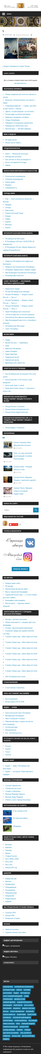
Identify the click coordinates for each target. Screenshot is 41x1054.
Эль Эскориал (25, 1033)
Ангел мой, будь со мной (14, 385)
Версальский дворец (13, 348)
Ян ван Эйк (16, 1036)
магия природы (28, 1036)
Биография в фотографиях (15, 600)
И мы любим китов (20, 811)
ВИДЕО (16, 993)
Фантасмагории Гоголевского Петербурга (20, 273)
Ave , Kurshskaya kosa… (14, 733)
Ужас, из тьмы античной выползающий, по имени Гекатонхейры (23, 456)
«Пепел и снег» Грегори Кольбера (17, 800)
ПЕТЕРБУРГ (30, 1011)
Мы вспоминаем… (12, 699)
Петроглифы (8, 1020)
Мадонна (16, 1008)
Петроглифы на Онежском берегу (18, 114)
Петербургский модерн (22, 1017)
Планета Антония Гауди (14, 213)
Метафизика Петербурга (14, 716)
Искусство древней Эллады (16, 162)
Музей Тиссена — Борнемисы (16, 343)
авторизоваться (20, 83)
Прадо (7, 340)
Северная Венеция (10, 1027)
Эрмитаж (6, 1036)
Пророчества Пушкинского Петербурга (20, 267)
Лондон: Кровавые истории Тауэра (17, 66)
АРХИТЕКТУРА (8, 987)
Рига (18, 1023)
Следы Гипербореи (12, 120)
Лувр (7, 346)
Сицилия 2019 (10, 913)
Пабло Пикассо (9, 1014)
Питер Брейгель (21, 1020)
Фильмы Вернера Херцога (15, 794)
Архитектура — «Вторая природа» (18, 129)
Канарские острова (12, 918)
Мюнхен (8, 881)
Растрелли (33, 1020)
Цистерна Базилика (10, 1033)
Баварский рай (10, 879)
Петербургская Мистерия (14, 239)
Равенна (8, 847)
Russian (8, 746)
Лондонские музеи (12, 357)
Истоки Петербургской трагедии (17, 292)
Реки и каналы (8, 1023)
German (8, 755)
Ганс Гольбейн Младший (12, 996)
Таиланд (8, 850)
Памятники (21, 1014)
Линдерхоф (9, 896)
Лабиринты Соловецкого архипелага (19, 123)
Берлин (8, 222)
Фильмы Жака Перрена (14, 797)
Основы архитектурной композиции (18, 628)
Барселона (9, 210)
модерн (6, 1039)
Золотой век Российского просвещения (20, 317)
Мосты (5, 1011)
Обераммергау (10, 887)
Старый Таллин (11, 856)
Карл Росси (18, 1005)
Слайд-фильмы (9, 1030)
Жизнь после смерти (13, 143)
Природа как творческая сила (16, 126)
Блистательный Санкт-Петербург (18, 713)
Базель (8, 227)
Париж (7, 219)
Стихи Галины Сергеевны (14, 688)
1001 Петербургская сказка (15, 676)
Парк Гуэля (32, 1014)
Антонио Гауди (9, 990)
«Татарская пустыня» (13, 788)
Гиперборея (7, 999)
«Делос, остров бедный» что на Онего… (20, 111)
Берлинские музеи (12, 360)
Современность (11, 188)
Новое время (10, 182)
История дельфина (20, 818)
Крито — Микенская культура (16, 154)
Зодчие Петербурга (24, 1002)
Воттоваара (25, 993)
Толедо (8, 207)
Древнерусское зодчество (15, 363)
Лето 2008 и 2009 (12, 859)
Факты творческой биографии (16, 592)
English (8, 749)
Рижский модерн (28, 1023)
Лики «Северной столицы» (15, 718)
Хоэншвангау (10, 890)
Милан (7, 853)
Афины (8, 165)
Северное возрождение (14, 179)
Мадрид (8, 205)
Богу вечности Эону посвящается (18, 159)
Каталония (7, 1008)
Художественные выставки (15, 932)
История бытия (11, 140)
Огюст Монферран (17, 1011)
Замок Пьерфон (11, 351)
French (7, 752)
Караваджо (7, 1005)
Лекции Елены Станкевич (15, 406)
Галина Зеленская (22, 35)
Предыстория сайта (12, 583)
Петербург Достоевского (14, 275)
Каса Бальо (28, 1005)
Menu (9, 14)
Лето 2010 (9, 862)
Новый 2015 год (11, 867)
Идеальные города (12, 289)
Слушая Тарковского (13, 785)
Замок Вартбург (11, 354)
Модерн (8, 185)
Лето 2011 (8, 865)
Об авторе (9, 586)
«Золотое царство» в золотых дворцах (19, 314)
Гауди (26, 996)
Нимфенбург (10, 884)
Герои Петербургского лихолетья (17, 312)
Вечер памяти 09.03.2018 (14, 702)
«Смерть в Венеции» (13, 791)
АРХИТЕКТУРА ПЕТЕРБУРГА (24, 987)
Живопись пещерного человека (17, 117)
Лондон (8, 216)
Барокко (27, 990)
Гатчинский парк (11, 727)
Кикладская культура (13, 157)
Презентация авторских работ (16, 589)
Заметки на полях (12, 929)
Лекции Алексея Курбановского (17, 409)
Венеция (8, 225)
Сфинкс (20, 1030)
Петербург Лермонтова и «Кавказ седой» (20, 270)
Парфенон (7, 1017)
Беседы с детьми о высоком (16, 619)
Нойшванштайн (11, 893)
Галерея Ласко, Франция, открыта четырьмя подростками (23, 491)
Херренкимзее (10, 899)
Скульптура (24, 1027)
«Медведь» (17, 826)
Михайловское (10, 730)
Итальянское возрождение (15, 176)
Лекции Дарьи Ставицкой (14, 428)
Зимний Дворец (9, 1002)
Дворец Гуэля (19, 999)
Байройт (8, 901)
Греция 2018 (9, 915)
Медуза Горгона (28, 1008)
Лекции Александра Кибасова (16, 412)
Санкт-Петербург (11, 329)
